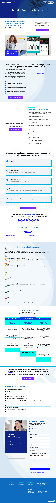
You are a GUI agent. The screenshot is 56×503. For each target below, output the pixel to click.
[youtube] (13, 449)
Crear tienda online (21, 484)
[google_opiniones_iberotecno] (40, 71)
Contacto (29, 487)
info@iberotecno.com (33, 429)
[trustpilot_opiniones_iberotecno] (40, 73)
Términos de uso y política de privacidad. (40, 472)
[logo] (8, 1)
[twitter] (9, 449)
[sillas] (10, 235)
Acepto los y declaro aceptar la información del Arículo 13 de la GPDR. (39, 461)
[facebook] (8, 449)
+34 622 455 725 (32, 426)
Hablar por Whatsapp (33, 428)
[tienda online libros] (32, 235)
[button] (28, 390)
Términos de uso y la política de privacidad (40, 460)
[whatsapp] (14, 449)
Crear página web (11, 484)
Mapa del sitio (30, 489)
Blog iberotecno (30, 484)
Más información (28, 354)
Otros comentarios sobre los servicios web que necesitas (39, 453)
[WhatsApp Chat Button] (54, 501)
